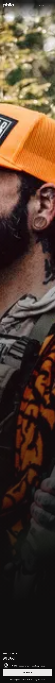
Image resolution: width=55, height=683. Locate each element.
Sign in (41, 5)
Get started (27, 672)
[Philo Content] (50, 5)
